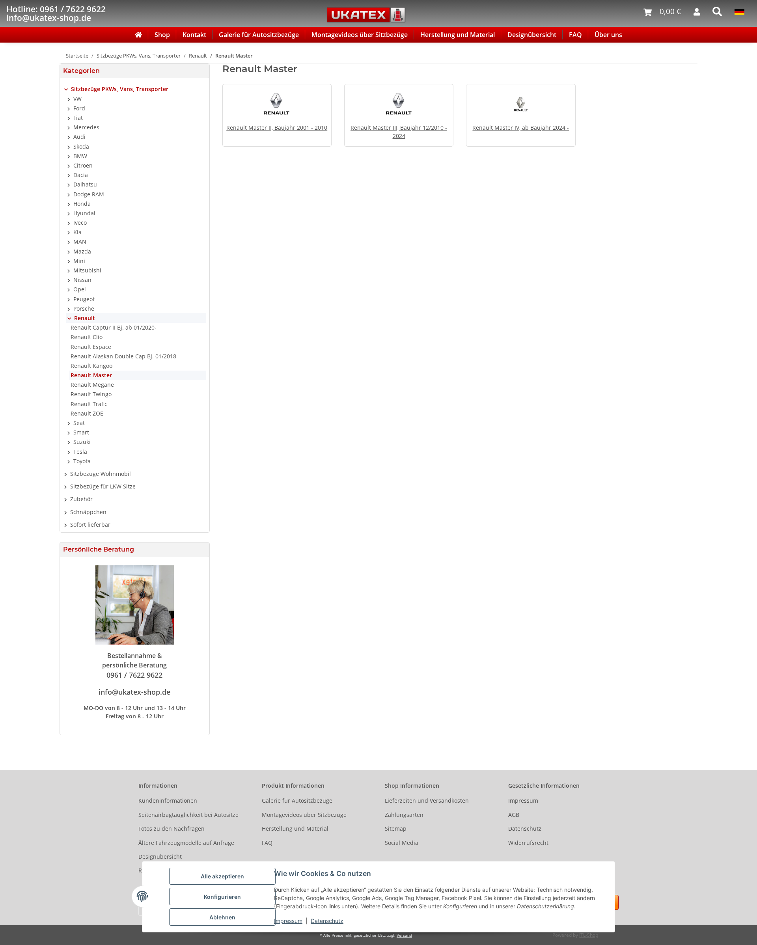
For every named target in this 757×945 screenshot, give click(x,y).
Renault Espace (91, 346)
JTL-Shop (588, 935)
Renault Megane (92, 384)
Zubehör (81, 499)
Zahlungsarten (404, 814)
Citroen (83, 165)
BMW (80, 156)
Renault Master (91, 375)
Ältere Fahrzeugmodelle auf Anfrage (186, 842)
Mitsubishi (87, 270)
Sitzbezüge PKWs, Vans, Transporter (119, 89)
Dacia (80, 175)
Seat (79, 423)
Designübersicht (531, 34)
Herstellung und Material (457, 34)
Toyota (82, 461)
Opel (79, 289)
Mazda (82, 251)
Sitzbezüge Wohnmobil (100, 473)
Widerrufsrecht (528, 842)
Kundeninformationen (167, 800)
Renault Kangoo (91, 365)
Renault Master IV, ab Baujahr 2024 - (520, 127)
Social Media (401, 842)
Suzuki (82, 441)
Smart (81, 432)
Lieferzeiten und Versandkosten (427, 800)
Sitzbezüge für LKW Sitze (103, 486)
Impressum (288, 920)
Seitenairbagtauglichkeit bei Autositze (188, 814)
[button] (134, 89)
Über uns (608, 34)
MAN (79, 241)
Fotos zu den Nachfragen (171, 828)
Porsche (83, 308)
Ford (79, 108)
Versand (404, 935)
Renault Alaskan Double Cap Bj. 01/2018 (123, 356)
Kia (77, 232)
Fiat (78, 117)
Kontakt (194, 34)
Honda (82, 203)
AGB (513, 814)
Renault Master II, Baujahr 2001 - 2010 (276, 127)
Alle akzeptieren (222, 876)
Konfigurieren (222, 896)
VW (77, 99)
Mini (79, 261)
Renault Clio (87, 337)
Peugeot (84, 299)
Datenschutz (327, 920)
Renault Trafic (89, 404)
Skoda (81, 146)
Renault (84, 318)
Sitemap (395, 828)
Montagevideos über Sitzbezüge (359, 34)
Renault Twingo (91, 394)
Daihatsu (85, 184)
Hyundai (84, 213)
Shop (162, 34)
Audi (79, 136)
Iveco (80, 222)
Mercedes (86, 127)
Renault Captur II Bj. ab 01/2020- (114, 327)
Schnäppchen (88, 512)
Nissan (82, 279)
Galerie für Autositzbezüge (259, 34)
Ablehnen (222, 917)
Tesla (80, 451)
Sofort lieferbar (90, 524)
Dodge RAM (88, 194)
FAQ (575, 34)
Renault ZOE (87, 413)
